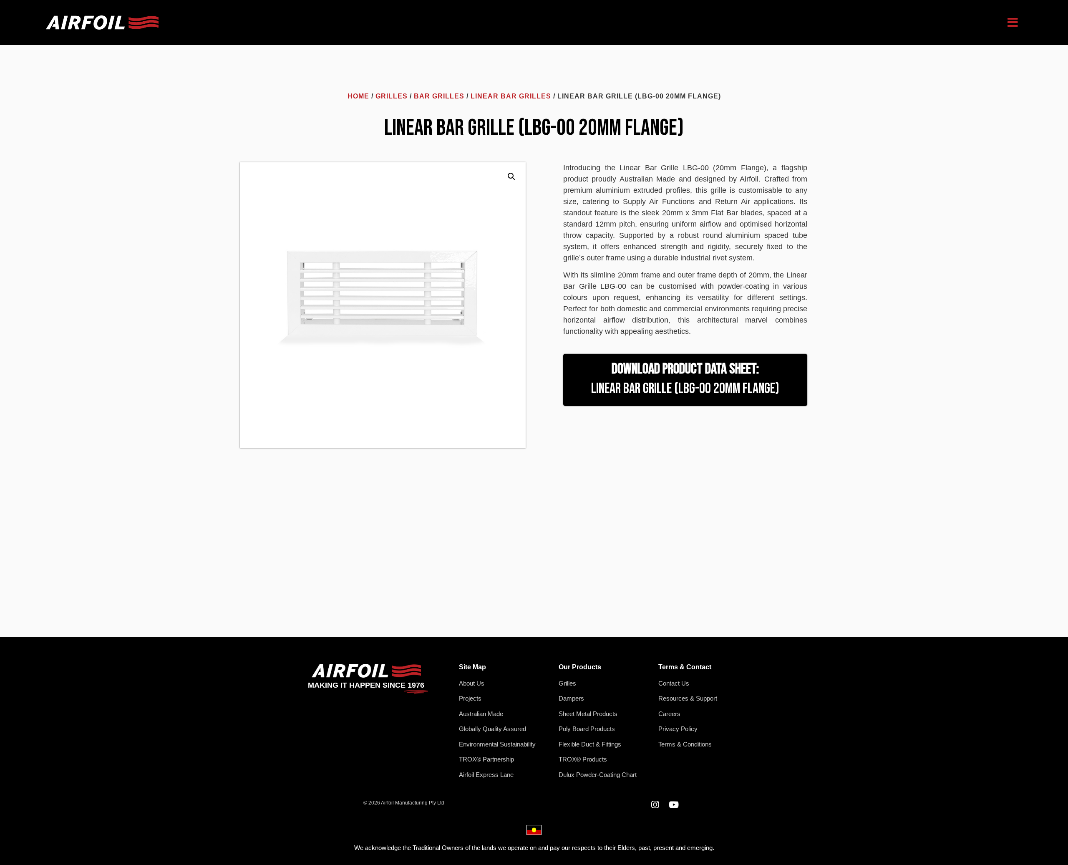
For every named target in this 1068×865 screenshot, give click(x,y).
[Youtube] (673, 804)
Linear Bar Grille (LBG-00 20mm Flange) (685, 389)
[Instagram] (654, 804)
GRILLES (391, 96)
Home (358, 96)
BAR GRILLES (439, 96)
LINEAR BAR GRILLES (511, 96)
